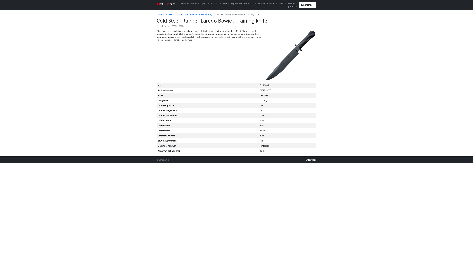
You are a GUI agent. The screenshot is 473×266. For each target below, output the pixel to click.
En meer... (169, 14)
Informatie (311, 159)
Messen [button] (184, 3)
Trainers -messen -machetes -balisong (194, 14)
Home (159, 14)
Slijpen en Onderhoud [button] (241, 3)
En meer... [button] (280, 3)
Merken (210, 3)
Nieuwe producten (293, 5)
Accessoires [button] (221, 3)
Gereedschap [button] (197, 3)
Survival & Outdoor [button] (263, 3)
